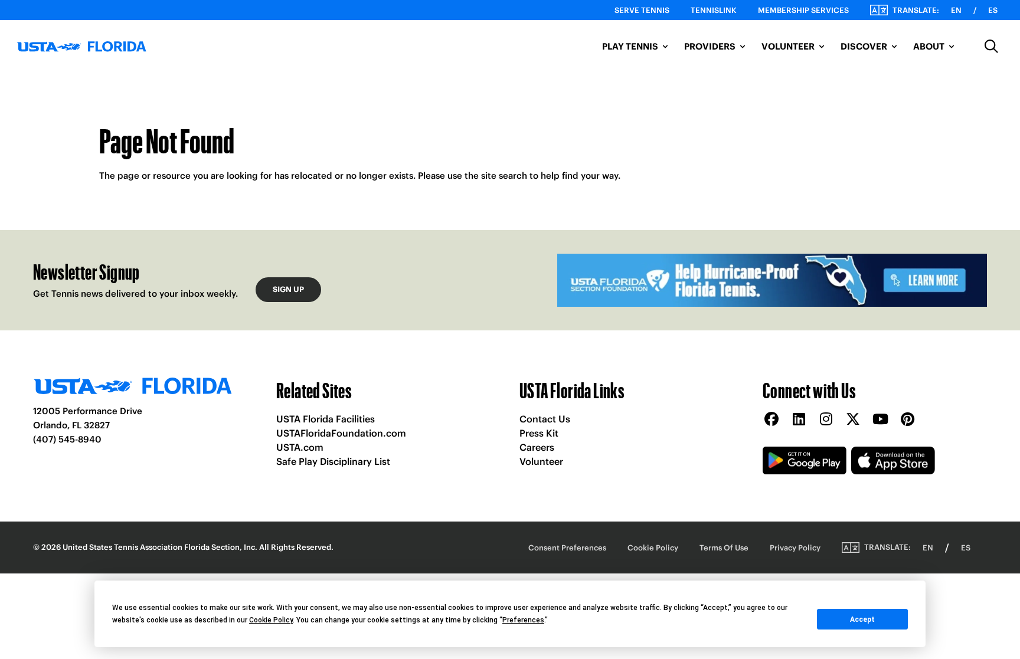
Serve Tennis (641, 10)
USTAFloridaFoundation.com (341, 433)
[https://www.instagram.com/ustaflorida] (826, 420)
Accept (862, 619)
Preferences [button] (523, 620)
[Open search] (991, 46)
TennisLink (714, 10)
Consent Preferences (567, 548)
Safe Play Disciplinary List (333, 461)
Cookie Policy (652, 548)
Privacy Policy (795, 548)
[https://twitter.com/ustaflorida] (853, 420)
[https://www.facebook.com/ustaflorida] (771, 420)
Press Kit (538, 433)
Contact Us (544, 419)
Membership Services (803, 10)
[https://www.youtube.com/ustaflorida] (880, 420)
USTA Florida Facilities (325, 419)
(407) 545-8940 (67, 439)
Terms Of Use (723, 548)
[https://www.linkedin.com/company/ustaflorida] (799, 420)
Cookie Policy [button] (271, 620)
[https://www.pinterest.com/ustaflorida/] (907, 420)
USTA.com (299, 447)
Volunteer (541, 461)
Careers (536, 447)
